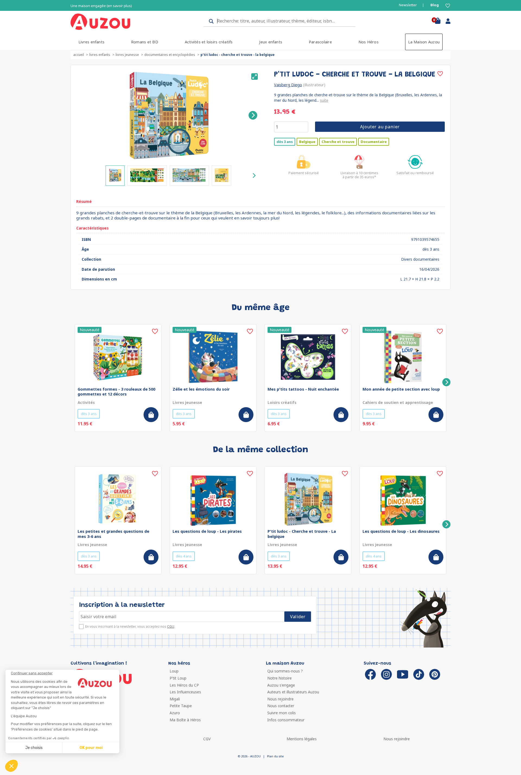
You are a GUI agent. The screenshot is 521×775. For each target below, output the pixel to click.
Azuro (175, 712)
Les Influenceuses (185, 691)
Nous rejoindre (280, 698)
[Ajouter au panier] (151, 414)
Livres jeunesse (127, 54)
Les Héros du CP (184, 685)
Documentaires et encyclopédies (169, 54)
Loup (174, 671)
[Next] (253, 115)
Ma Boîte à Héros (185, 719)
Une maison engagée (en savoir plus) (101, 6)
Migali (175, 698)
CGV (207, 738)
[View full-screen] (254, 76)
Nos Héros (368, 41)
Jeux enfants (270, 41)
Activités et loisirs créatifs (209, 41)
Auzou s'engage (281, 685)
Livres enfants (91, 41)
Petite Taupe (181, 705)
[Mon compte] (445, 22)
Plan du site (275, 756)
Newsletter (408, 5)
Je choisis (34, 747)
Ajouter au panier (380, 127)
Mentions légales (302, 738)
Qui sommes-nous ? (285, 671)
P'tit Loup (178, 678)
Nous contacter (280, 705)
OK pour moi (91, 747)
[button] (11, 765)
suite (324, 100)
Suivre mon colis (281, 712)
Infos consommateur (285, 719)
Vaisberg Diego (288, 84)
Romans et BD (144, 41)
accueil (78, 54)
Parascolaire (320, 41)
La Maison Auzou (424, 41)
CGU (170, 626)
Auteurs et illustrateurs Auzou (293, 691)
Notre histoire (279, 678)
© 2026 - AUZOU (249, 756)
